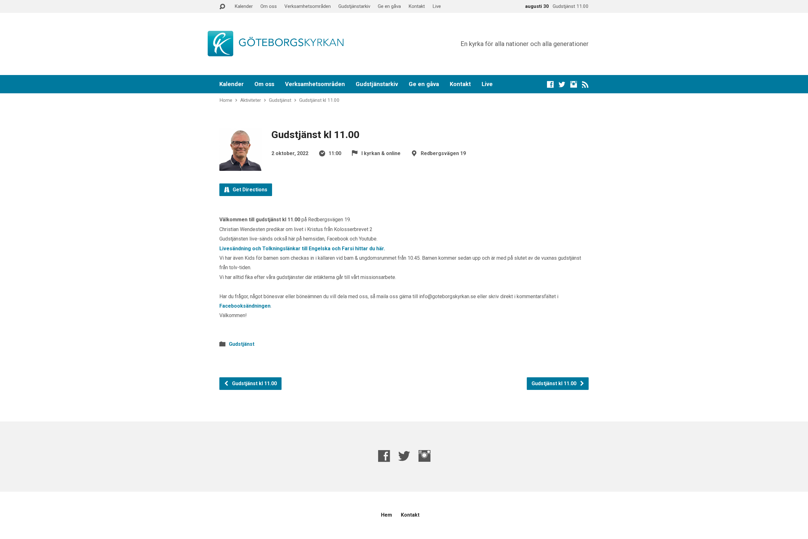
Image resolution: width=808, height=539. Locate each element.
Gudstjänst (280, 100)
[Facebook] (550, 84)
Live (436, 6)
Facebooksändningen (244, 306)
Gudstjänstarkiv (354, 6)
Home (225, 100)
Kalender (244, 6)
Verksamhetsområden (307, 6)
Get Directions (249, 190)
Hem (386, 515)
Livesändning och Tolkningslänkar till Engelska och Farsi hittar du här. (302, 249)
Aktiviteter (250, 100)
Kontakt (416, 6)
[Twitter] (562, 84)
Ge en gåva (389, 6)
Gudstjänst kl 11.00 (319, 100)
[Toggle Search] (222, 7)
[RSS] (585, 84)
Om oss (268, 6)
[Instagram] (573, 84)
